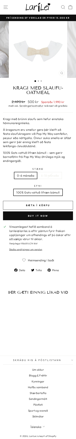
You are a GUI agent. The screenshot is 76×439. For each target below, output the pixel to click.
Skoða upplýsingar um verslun (25, 249)
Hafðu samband (38, 387)
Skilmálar (38, 416)
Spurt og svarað (38, 410)
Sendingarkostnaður (31, 105)
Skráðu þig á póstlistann (37, 360)
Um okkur (38, 369)
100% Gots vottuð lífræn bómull (38, 192)
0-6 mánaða (25, 175)
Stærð (38, 168)
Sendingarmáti (38, 399)
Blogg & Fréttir (38, 375)
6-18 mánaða (50, 175)
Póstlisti (38, 404)
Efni (38, 185)
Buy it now (38, 215)
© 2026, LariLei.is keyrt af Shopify (38, 436)
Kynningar (38, 381)
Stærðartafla (38, 393)
